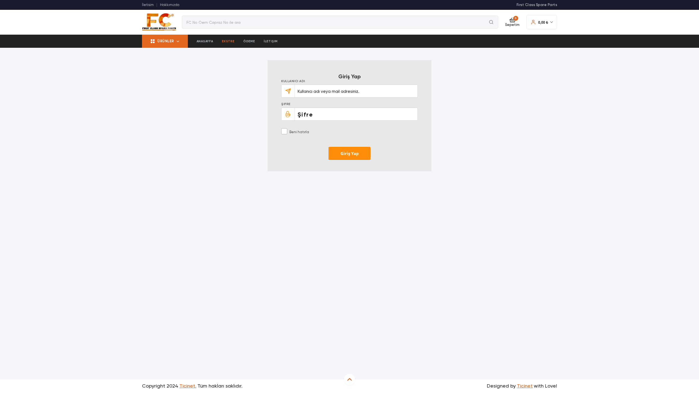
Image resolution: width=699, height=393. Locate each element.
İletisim (148, 5)
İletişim (271, 41)
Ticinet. (187, 386)
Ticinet (525, 386)
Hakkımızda (169, 5)
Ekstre (228, 41)
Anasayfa (205, 41)
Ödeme (249, 41)
